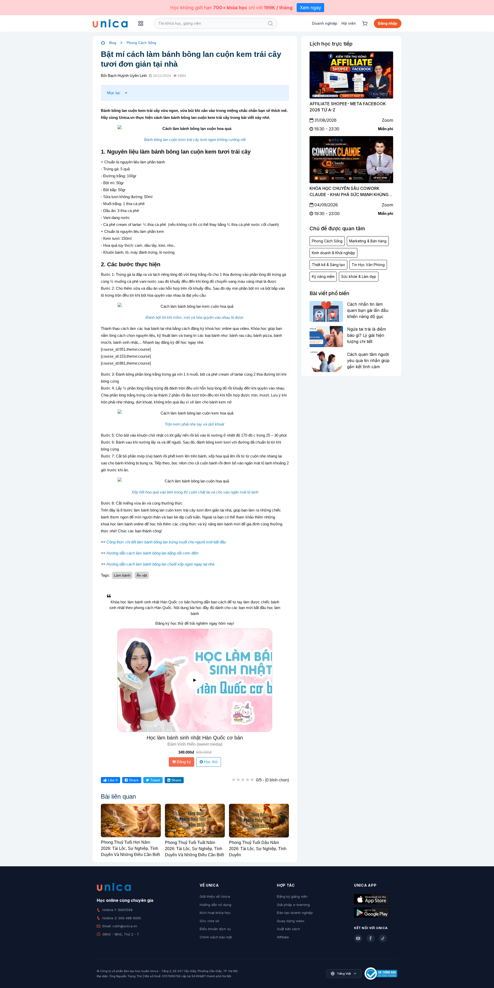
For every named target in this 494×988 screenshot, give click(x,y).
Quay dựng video (290, 921)
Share (133, 780)
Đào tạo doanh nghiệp (295, 913)
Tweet (154, 780)
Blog (112, 43)
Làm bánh (122, 575)
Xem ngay (310, 7)
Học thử (210, 762)
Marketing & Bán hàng (367, 241)
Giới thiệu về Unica (215, 896)
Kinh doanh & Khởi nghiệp (333, 253)
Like (112, 780)
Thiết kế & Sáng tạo (328, 264)
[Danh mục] (141, 23)
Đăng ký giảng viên (292, 896)
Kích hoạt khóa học (215, 913)
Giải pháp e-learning (293, 905)
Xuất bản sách (288, 929)
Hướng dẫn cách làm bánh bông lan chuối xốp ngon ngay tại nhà (160, 564)
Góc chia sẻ (209, 921)
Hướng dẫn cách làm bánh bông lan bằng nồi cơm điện (152, 553)
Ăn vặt (142, 575)
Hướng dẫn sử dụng (215, 905)
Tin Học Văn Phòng (368, 264)
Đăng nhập (387, 23)
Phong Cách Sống (141, 43)
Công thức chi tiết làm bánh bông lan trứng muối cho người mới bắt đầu (166, 542)
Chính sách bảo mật (216, 937)
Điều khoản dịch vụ (215, 929)
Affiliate (283, 937)
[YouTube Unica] (358, 938)
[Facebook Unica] (370, 938)
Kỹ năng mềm (323, 276)
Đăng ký (183, 762)
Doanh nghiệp (324, 23)
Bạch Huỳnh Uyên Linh (127, 75)
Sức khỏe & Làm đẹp (358, 276)
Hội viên (348, 23)
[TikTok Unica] (383, 938)
